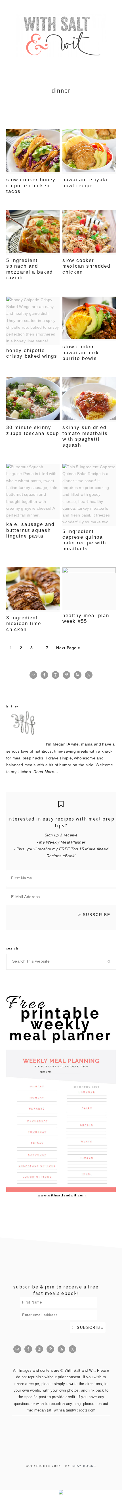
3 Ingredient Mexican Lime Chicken (23, 623)
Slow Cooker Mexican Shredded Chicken (86, 266)
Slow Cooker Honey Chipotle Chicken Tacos (31, 185)
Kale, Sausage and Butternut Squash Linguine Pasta (30, 530)
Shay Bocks (84, 1465)
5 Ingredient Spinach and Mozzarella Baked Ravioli (29, 269)
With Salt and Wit (61, 35)
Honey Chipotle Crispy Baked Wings (31, 353)
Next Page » (68, 648)
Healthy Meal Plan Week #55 (85, 618)
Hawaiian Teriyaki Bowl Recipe (85, 182)
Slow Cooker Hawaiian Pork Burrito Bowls (80, 352)
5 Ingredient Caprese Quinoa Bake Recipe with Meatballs (84, 540)
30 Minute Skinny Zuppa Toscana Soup (32, 430)
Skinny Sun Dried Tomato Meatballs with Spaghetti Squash (85, 436)
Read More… (45, 772)
